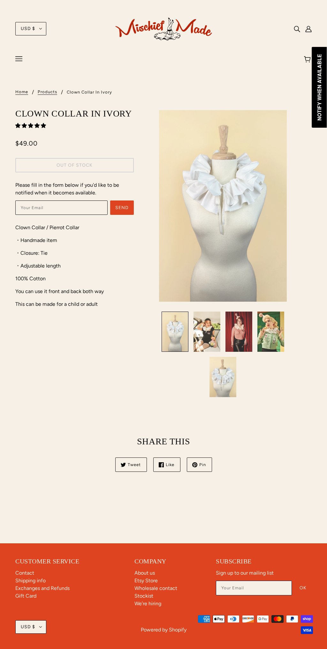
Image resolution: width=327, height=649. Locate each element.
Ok (303, 588)
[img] (297, 28)
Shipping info (30, 580)
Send (122, 207)
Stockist (143, 596)
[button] (31, 126)
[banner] (163, 28)
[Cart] (308, 60)
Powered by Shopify (163, 630)
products (47, 92)
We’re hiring (147, 603)
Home (21, 92)
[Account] (308, 28)
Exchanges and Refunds (42, 588)
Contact (24, 573)
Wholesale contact (155, 588)
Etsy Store (146, 580)
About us (144, 573)
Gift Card (25, 596)
